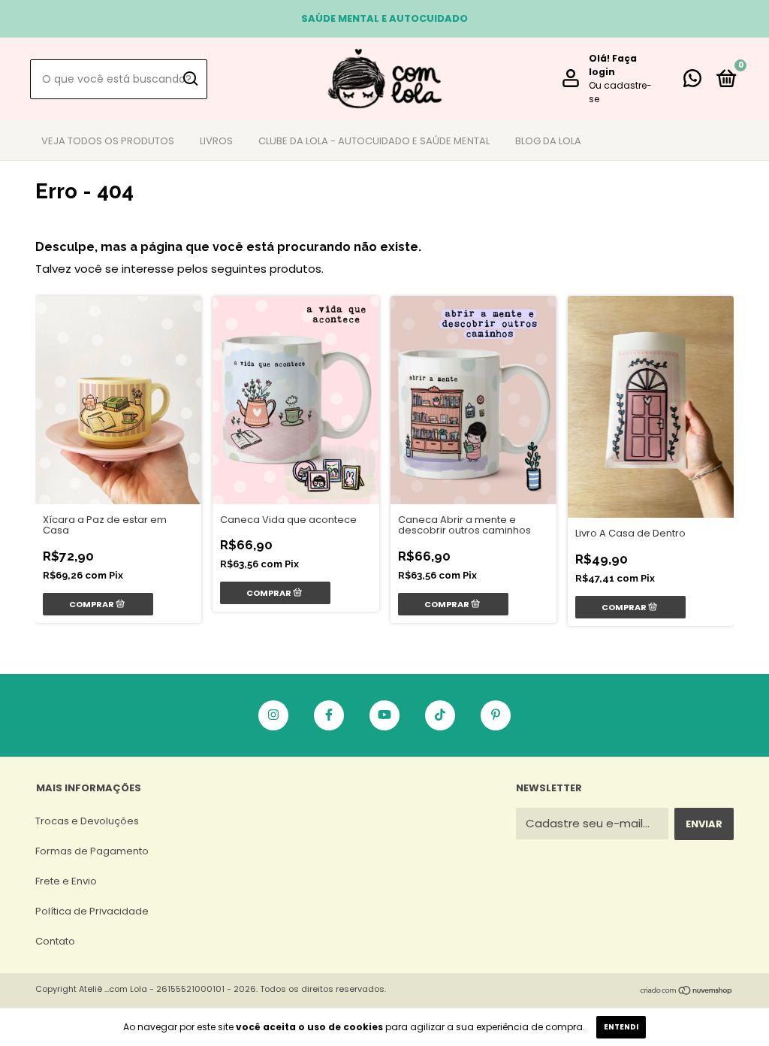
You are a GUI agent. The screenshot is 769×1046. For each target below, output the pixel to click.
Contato (55, 941)
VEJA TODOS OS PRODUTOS (107, 141)
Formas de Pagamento (92, 851)
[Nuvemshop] (687, 991)
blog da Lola (548, 141)
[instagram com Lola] (273, 715)
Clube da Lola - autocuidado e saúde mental (374, 141)
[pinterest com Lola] (496, 715)
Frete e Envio (66, 881)
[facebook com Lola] (329, 715)
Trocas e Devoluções (87, 821)
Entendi (621, 1026)
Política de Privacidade (92, 911)
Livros (216, 141)
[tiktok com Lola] (440, 715)
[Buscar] (189, 78)
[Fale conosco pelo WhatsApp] (692, 81)
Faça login (613, 65)
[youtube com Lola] (384, 715)
